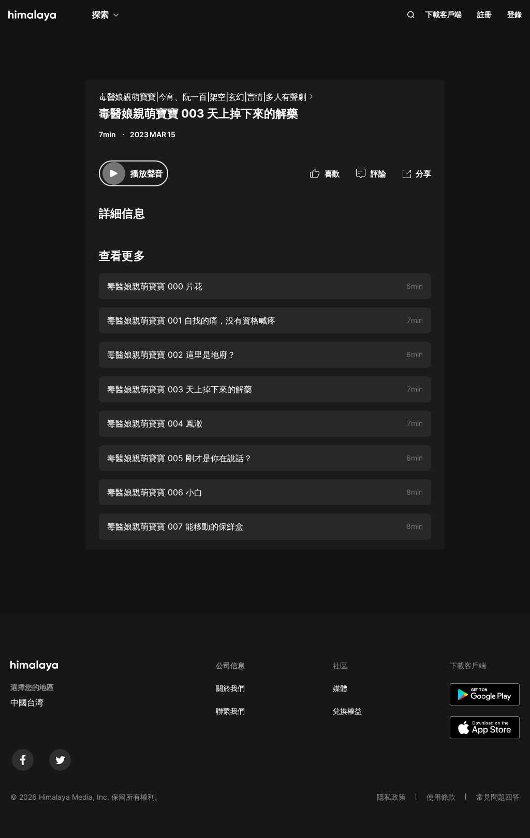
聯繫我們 (230, 711)
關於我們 (230, 688)
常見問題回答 (498, 796)
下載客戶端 (443, 14)
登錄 (514, 14)
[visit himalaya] (32, 15)
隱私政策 (391, 796)
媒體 (340, 688)
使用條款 (440, 796)
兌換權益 (347, 711)
